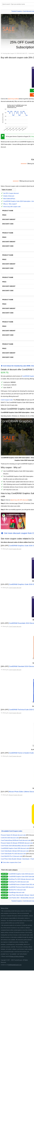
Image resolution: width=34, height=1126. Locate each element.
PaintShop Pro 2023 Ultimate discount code (21, 879)
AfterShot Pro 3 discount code (17, 890)
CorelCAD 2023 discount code (10, 837)
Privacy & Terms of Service (17, 956)
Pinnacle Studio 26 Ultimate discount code (13, 835)
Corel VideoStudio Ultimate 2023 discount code (15, 851)
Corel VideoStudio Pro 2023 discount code (13, 853)
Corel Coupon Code (7, 400)
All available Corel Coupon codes (11, 831)
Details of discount (8, 196)
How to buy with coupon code (12, 206)
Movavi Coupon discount (15, 795)
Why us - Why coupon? (10, 204)
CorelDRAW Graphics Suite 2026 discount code (15, 848)
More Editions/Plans (9, 198)
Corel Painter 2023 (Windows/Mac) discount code (15, 845)
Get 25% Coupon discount (11, 193)
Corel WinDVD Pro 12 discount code (11, 856)
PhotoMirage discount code (16, 892)
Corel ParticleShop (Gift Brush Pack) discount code (16, 840)
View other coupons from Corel (12, 862)
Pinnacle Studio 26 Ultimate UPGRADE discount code (17, 843)
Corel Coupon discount (15, 549)
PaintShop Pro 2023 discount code (18, 882)
